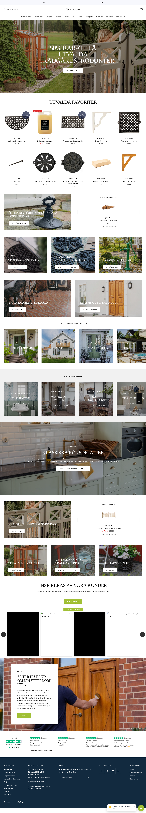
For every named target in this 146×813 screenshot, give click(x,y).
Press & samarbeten (135, 772)
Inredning (99, 16)
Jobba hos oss (133, 779)
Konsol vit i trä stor (101, 141)
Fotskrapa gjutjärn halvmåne (16, 141)
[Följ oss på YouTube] (113, 771)
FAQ (5, 782)
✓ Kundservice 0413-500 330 (73, 2)
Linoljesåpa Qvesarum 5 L (44, 141)
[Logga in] (137, 9)
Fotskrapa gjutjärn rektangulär (73, 141)
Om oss (131, 769)
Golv (73, 16)
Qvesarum (17, 138)
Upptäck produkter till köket (73, 468)
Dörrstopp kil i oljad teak (108, 220)
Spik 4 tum (17, 181)
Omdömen (132, 776)
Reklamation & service (11, 785)
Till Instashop (73, 601)
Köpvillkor (7, 795)
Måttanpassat (38, 16)
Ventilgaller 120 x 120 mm (129, 141)
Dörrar (66, 16)
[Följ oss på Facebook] (102, 771)
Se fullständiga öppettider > (37, 781)
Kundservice (8, 769)
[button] (23, 634)
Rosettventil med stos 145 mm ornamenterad (73, 182)
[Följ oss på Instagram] (107, 771)
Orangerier (89, 16)
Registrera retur (9, 776)
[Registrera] (88, 777)
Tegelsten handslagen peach (101, 181)
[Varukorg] (141, 9)
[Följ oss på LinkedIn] (118, 771)
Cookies (6, 791)
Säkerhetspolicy (9, 788)
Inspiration (109, 16)
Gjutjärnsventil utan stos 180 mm (45, 181)
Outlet (80, 16)
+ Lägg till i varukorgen (108, 226)
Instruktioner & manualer (12, 779)
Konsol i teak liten (129, 181)
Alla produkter (26, 16)
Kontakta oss (120, 16)
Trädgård (49, 16)
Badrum (58, 16)
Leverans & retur (9, 772)
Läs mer (24, 715)
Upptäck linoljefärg (73, 65)
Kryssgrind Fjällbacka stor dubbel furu (108, 528)
